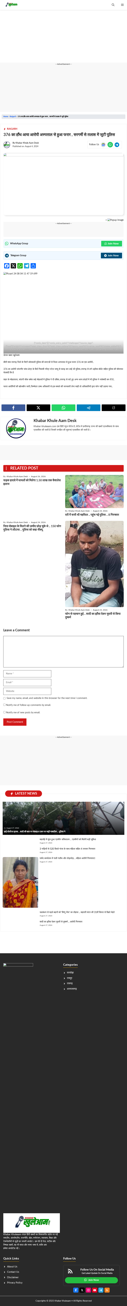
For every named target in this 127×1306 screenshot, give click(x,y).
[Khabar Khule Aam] (11, 5)
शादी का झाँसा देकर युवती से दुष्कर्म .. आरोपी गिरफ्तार (61, 922)
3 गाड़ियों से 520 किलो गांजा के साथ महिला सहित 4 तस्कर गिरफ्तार (67, 849)
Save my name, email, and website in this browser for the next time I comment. (47, 698)
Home (5, 116)
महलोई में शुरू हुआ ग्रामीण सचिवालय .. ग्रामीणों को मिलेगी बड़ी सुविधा (68, 839)
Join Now (113, 243)
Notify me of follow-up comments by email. (28, 705)
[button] (113, 5)
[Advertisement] (63, 38)
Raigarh (13, 116)
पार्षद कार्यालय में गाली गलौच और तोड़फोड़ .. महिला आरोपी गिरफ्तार (67, 858)
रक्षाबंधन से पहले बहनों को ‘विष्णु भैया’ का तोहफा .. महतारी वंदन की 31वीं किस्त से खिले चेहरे (77, 912)
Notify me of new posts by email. (23, 712)
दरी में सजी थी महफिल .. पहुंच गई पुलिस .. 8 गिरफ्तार (92, 514)
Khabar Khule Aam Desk (27, 143)
